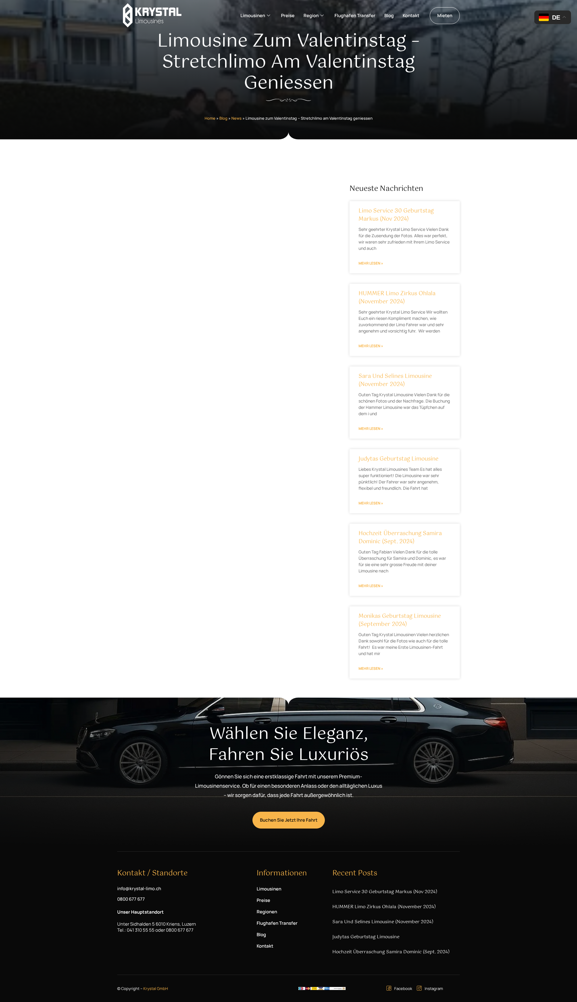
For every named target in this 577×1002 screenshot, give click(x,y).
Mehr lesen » (371, 263)
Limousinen (252, 15)
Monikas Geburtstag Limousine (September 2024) (400, 620)
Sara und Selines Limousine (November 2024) (395, 380)
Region (311, 15)
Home (210, 118)
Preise (288, 15)
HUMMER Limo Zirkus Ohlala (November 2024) (397, 297)
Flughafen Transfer (354, 15)
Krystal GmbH (155, 988)
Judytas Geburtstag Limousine (398, 459)
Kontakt (411, 15)
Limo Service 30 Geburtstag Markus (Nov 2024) (396, 215)
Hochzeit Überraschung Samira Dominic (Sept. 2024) (400, 537)
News (236, 118)
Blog (389, 15)
